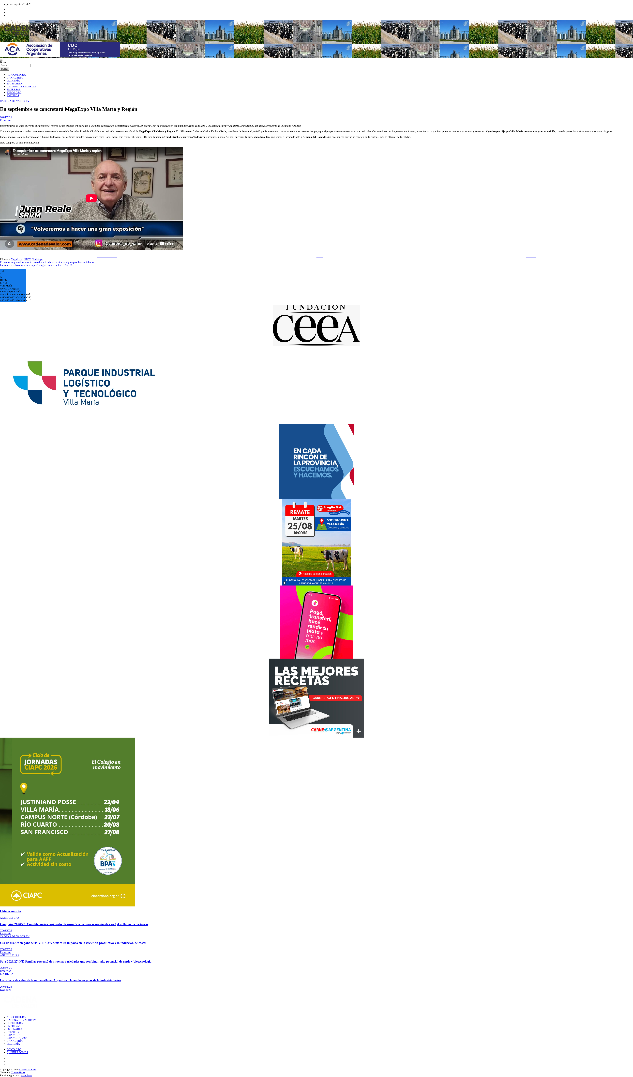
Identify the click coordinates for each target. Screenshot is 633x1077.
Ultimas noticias (10, 911)
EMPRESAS (13, 89)
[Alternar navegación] (1, 60)
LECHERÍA (13, 80)
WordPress (26, 1075)
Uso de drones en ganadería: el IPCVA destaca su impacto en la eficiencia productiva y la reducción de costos (73, 943)
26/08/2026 (6, 967)
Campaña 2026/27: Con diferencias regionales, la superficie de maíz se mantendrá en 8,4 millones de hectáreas (74, 924)
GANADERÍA (15, 77)
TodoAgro (37, 259)
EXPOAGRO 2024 (17, 1037)
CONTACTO (14, 1049)
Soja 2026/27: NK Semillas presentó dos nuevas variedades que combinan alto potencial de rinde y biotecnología (75, 961)
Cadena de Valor (27, 1069)
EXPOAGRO (14, 92)
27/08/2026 (6, 930)
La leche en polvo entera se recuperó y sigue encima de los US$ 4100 (36, 265)
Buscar (3, 62)
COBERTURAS (15, 1023)
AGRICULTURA (16, 74)
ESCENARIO (14, 83)
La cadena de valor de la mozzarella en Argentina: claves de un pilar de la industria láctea (60, 980)
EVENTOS (13, 95)
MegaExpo (16, 259)
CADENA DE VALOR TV (21, 86)
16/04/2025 (6, 117)
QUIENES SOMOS (17, 1052)
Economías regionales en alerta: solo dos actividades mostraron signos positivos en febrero (47, 262)
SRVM (27, 259)
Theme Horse (18, 1072)
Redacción (5, 120)
